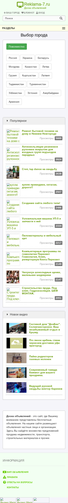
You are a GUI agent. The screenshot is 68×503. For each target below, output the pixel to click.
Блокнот (29, 13)
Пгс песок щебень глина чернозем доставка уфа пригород (44, 343)
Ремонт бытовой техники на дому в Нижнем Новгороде (40, 132)
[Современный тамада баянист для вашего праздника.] (17, 372)
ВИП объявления (17, 472)
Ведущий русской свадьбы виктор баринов (45, 387)
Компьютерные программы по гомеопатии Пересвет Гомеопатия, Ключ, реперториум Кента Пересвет (41, 255)
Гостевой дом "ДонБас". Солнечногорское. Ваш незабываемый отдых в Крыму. (45, 328)
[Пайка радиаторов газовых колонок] (17, 357)
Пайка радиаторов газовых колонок (41, 358)
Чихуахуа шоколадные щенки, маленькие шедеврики (41, 273)
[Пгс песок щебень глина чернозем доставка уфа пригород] (17, 342)
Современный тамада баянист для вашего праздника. (43, 372)
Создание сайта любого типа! (41, 203)
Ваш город (13, 13)
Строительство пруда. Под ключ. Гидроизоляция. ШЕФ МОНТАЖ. (40, 291)
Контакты (12, 487)
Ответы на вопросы (19, 482)
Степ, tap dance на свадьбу (39, 169)
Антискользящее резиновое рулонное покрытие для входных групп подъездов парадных (40, 150)
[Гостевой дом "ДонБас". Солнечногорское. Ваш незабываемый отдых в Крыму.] (17, 328)
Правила (12, 477)
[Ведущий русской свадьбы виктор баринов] (17, 387)
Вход (41, 13)
